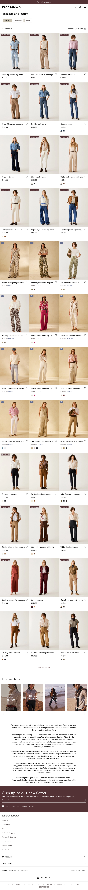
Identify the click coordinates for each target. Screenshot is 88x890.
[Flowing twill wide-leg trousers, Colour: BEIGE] (2, 342)
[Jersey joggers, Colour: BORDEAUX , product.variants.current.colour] (32, 606)
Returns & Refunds (9, 837)
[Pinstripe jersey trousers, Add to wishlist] (85, 335)
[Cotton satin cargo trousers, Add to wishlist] (56, 652)
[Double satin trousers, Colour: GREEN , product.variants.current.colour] (64, 289)
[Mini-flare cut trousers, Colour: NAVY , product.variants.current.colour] (64, 501)
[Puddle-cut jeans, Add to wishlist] (56, 124)
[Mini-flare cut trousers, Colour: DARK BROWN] (66, 501)
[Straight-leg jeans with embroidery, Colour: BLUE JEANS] (2, 448)
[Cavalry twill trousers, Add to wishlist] (27, 652)
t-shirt (41, 782)
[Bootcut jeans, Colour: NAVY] (64, 130)
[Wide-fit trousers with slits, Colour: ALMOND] (32, 554)
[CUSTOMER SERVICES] (85, 816)
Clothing (8, 29)
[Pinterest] (46, 877)
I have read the (19, 806)
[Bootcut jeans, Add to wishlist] (85, 124)
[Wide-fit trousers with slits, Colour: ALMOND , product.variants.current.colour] (61, 183)
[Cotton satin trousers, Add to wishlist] (85, 652)
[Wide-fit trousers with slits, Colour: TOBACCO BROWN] (64, 183)
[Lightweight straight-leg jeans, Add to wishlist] (85, 229)
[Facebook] (42, 877)
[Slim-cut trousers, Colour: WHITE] (2, 501)
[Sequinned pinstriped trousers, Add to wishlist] (56, 441)
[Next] (84, 714)
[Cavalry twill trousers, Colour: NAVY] (5, 659)
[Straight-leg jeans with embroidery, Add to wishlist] (27, 441)
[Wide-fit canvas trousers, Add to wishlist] (27, 124)
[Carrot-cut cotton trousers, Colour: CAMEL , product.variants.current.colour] (61, 606)
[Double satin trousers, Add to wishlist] (85, 282)
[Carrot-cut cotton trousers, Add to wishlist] (85, 600)
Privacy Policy (27, 806)
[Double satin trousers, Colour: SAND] (61, 289)
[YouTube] (50, 877)
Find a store (6, 841)
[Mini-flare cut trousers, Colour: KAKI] (61, 501)
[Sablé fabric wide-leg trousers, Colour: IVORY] (32, 342)
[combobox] (72, 29)
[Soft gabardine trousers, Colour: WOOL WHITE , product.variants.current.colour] (2, 236)
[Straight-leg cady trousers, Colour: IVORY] (61, 448)
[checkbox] (3, 806)
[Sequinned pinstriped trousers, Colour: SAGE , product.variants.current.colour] (32, 448)
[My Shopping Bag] (80, 6)
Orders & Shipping (8, 833)
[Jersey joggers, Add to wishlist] (56, 600)
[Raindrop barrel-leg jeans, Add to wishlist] (27, 74)
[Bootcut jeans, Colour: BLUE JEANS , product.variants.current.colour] (61, 130)
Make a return (7, 845)
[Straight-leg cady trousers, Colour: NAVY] (66, 448)
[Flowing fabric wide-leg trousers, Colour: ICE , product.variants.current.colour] (61, 395)
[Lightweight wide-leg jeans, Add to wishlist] (56, 229)
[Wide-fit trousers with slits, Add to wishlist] (85, 177)
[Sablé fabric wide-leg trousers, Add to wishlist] (56, 335)
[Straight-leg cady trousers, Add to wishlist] (85, 441)
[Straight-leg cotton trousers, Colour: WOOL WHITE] (2, 554)
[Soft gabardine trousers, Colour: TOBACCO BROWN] (5, 236)
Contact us (6, 824)
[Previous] (4, 714)
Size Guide (6, 850)
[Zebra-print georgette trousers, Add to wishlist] (27, 282)
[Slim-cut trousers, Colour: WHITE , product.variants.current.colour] (32, 183)
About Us (5, 820)
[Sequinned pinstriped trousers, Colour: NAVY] (37, 448)
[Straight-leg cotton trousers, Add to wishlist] (27, 547)
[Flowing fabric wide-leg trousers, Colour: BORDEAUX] (64, 395)
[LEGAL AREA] (85, 863)
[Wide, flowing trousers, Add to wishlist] (85, 547)
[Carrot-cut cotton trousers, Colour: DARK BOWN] (64, 606)
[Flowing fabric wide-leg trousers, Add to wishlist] (85, 388)
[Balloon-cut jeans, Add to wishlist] (85, 74)
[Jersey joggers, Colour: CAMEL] (34, 606)
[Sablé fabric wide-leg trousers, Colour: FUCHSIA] (34, 395)
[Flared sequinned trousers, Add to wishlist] (27, 388)
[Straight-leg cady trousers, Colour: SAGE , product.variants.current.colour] (64, 448)
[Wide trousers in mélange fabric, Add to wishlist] (56, 74)
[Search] (75, 6)
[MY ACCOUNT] (85, 857)
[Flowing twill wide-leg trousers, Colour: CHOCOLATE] (34, 289)
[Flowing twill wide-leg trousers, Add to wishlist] (56, 282)
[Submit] (84, 800)
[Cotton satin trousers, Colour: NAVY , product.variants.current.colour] (61, 659)
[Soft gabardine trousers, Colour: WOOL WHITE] (32, 501)
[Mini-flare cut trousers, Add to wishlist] (85, 494)
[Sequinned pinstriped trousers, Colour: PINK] (34, 448)
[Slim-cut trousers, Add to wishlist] (56, 177)
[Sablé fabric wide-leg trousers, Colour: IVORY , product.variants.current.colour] (32, 395)
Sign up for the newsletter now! (44, 2)
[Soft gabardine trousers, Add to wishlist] (27, 229)
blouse (32, 782)
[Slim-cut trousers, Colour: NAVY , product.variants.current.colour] (5, 501)
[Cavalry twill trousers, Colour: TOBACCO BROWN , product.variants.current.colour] (2, 659)
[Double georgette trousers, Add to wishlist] (27, 600)
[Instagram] (38, 877)
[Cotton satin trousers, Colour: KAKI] (64, 659)
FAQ (3, 829)
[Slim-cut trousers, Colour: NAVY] (34, 183)
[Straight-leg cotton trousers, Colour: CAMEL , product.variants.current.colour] (5, 553)
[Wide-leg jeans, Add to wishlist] (27, 177)
